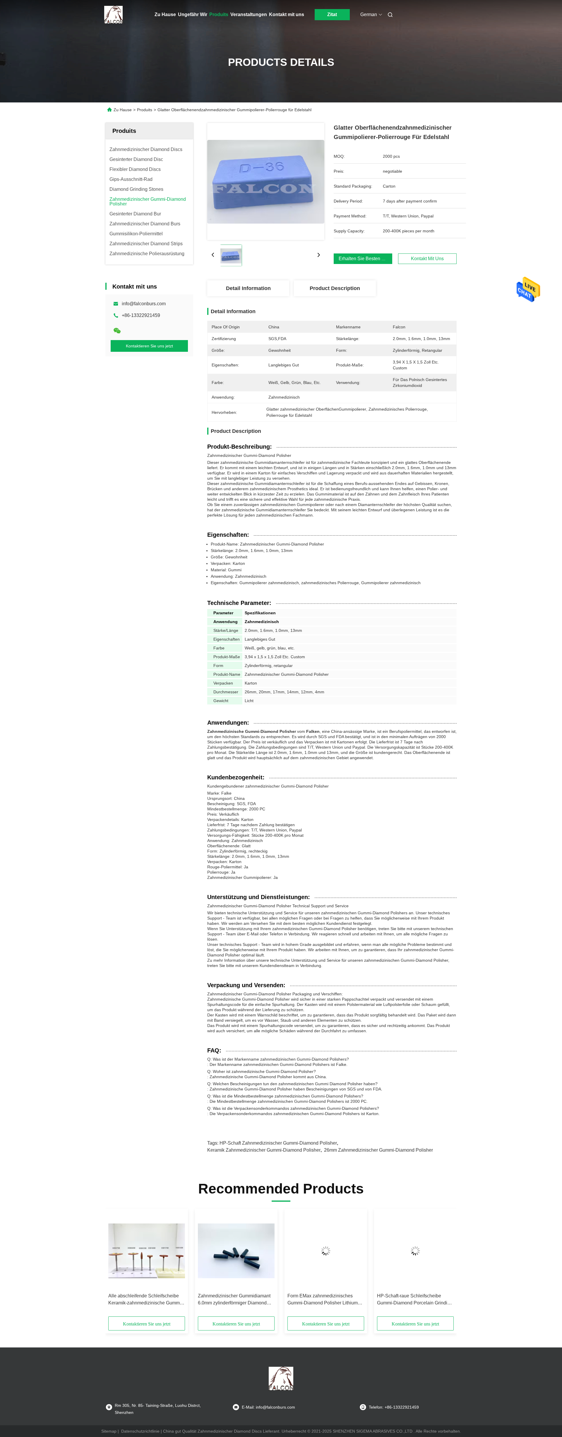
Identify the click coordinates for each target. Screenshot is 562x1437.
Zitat (332, 14)
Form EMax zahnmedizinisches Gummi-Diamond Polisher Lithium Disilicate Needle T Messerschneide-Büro (325, 1299)
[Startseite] (113, 14)
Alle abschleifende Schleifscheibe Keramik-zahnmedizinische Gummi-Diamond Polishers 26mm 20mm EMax (145, 1299)
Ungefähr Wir (192, 14)
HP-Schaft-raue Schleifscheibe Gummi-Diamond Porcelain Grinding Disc (415, 1299)
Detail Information (248, 288)
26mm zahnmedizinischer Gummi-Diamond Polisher (378, 1150)
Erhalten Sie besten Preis (365, 258)
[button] (115, 1264)
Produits (218, 14)
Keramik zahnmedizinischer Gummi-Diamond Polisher (264, 1150)
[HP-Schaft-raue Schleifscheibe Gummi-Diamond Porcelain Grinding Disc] (415, 1251)
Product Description (335, 288)
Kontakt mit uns (286, 14)
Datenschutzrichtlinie (140, 1431)
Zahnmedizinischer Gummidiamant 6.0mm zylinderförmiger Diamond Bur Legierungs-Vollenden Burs (234, 1299)
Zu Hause (165, 14)
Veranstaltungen (248, 14)
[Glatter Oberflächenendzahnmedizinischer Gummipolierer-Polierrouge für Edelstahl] (265, 181)
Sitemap (108, 1431)
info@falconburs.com (144, 303)
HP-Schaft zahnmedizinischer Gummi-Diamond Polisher (278, 1143)
